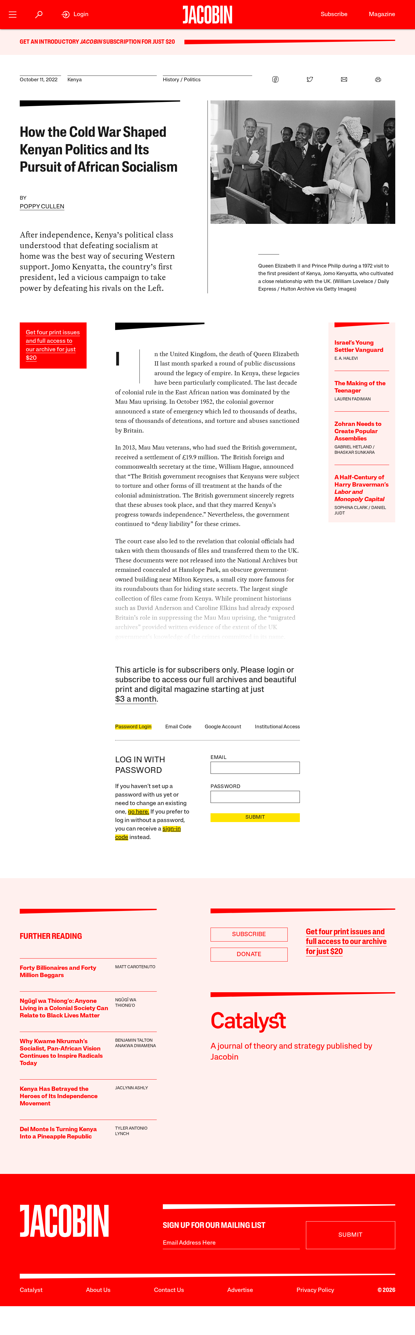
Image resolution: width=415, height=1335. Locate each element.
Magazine (382, 15)
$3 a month (135, 700)
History (171, 80)
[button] (12, 14)
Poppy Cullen (42, 207)
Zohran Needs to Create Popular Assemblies (358, 431)
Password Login (133, 727)
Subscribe (334, 15)
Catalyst (31, 1290)
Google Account (223, 727)
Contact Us (169, 1290)
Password (225, 786)
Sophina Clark (351, 508)
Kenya (74, 80)
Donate (249, 955)
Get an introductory (50, 42)
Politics (192, 80)
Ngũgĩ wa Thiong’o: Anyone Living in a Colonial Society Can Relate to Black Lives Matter (64, 1008)
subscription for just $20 (138, 42)
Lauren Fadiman (352, 399)
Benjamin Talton (134, 1040)
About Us (98, 1290)
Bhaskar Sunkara (354, 452)
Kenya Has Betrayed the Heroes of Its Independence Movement (59, 1096)
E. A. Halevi (346, 358)
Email (218, 757)
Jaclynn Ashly (131, 1088)
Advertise (240, 1290)
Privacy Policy (315, 1290)
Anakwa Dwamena (135, 1046)
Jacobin (91, 42)
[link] (74, 14)
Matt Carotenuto (135, 967)
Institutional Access (277, 727)
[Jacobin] (207, 14)
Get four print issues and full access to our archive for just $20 (346, 942)
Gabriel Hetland (353, 447)
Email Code (178, 727)
